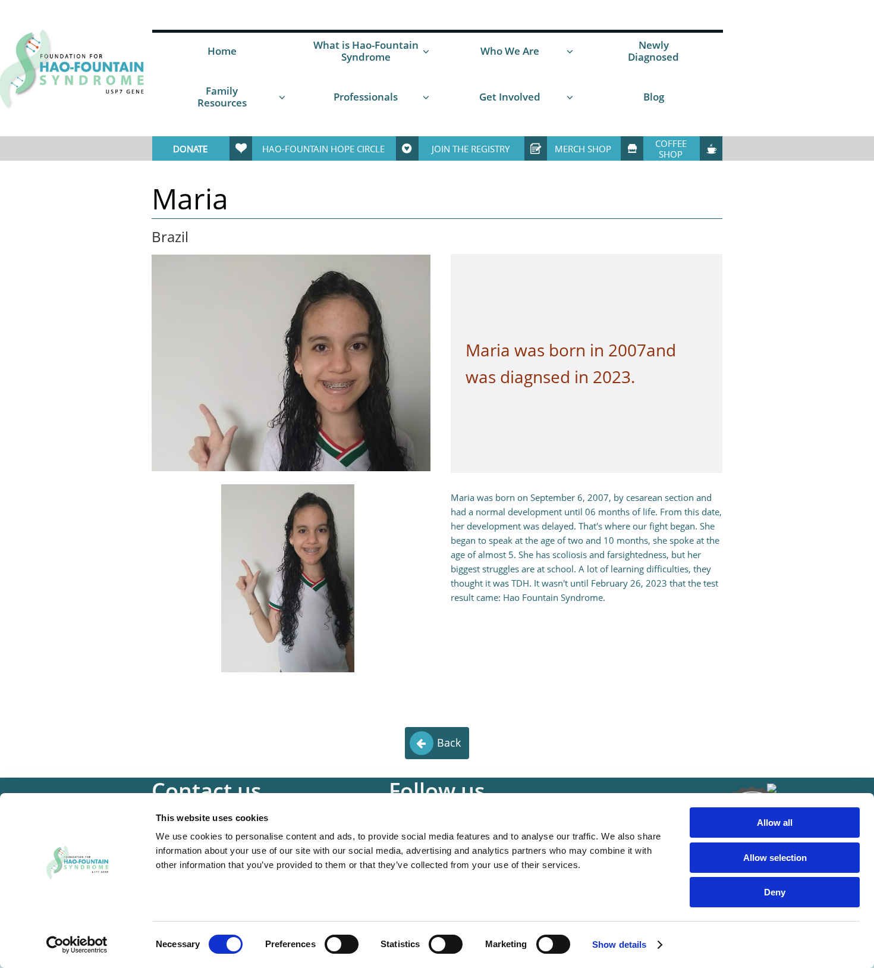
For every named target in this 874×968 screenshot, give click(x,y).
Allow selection (775, 858)
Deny (774, 892)
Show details (619, 944)
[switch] (342, 944)
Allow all (775, 822)
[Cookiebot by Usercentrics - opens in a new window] (77, 945)
